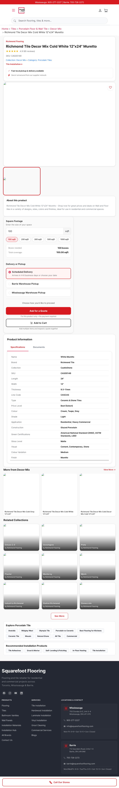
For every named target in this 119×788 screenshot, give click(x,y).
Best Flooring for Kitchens (91, 631)
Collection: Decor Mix (16, 60)
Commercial (72, 636)
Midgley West (27, 631)
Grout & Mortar (33, 650)
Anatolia (11, 631)
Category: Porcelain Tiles (40, 60)
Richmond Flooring (15, 41)
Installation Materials (11, 725)
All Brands (6, 735)
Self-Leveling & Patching (56, 650)
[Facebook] (4, 693)
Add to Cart (40, 322)
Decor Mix (56, 28)
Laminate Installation (41, 715)
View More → (110, 470)
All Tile (58, 636)
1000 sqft (64, 239)
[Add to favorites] (110, 87)
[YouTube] (15, 693)
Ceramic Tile (13, 636)
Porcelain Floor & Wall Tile (33, 28)
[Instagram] (10, 693)
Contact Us (7, 740)
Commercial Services (41, 730)
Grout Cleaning (38, 725)
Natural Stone (43, 636)
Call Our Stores (62, 782)
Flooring (5, 705)
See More (59, 616)
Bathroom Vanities (10, 715)
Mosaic (28, 636)
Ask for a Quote (38, 310)
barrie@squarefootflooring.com (81, 763)
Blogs (34, 735)
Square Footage (14, 221)
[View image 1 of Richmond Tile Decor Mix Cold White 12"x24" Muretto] (21, 181)
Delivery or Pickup (15, 264)
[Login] (100, 10)
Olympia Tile (44, 631)
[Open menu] (13, 10)
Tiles (13, 28)
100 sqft (12, 239)
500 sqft (51, 239)
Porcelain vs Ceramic (65, 631)
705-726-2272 (73, 758)
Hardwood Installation (41, 710)
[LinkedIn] (21, 693)
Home (5, 28)
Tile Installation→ (14, 64)
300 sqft (38, 239)
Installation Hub (9, 730)
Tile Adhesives (14, 650)
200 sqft (25, 239)
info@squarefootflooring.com (80, 726)
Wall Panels (7, 720)
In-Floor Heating (79, 650)
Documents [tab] (39, 347)
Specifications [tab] (18, 347)
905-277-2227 (73, 720)
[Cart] (106, 10)
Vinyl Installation (39, 720)
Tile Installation (98, 650)
